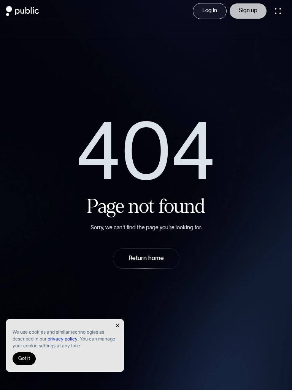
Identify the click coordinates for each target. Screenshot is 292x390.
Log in (209, 10)
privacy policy (63, 339)
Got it (24, 358)
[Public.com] (22, 14)
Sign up (248, 10)
